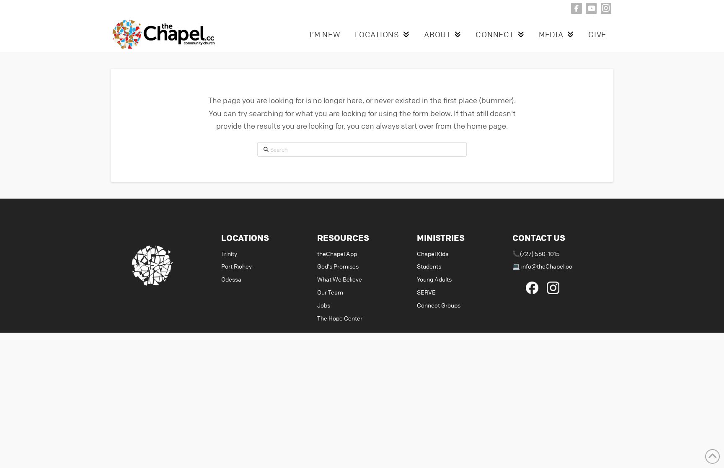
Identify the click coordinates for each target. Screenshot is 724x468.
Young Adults (434, 279)
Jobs (323, 305)
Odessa (231, 279)
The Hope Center (339, 318)
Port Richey (236, 266)
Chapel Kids (432, 253)
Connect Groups (438, 305)
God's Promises (338, 266)
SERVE (426, 292)
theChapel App (337, 253)
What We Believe (339, 279)
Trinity (229, 253)
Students (429, 266)
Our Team (330, 292)
